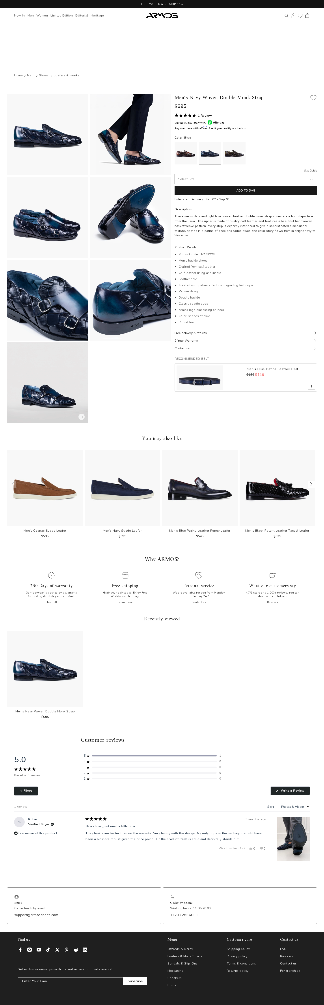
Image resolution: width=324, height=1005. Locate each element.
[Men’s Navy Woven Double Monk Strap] (210, 153)
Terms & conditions (241, 963)
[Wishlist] (300, 15)
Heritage (97, 15)
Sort (271, 807)
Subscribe (135, 981)
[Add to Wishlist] (313, 97)
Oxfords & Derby (180, 949)
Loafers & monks (66, 75)
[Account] (293, 15)
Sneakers (175, 978)
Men (31, 15)
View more (181, 235)
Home (18, 75)
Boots (172, 985)
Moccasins (175, 971)
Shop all (51, 602)
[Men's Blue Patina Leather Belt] (211, 377)
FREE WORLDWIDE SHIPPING (162, 4)
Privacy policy (237, 956)
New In (19, 15)
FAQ (283, 949)
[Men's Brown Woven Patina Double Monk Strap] (186, 153)
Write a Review (295, 791)
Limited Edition (61, 15)
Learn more (125, 602)
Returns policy (238, 971)
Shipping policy (238, 949)
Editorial (81, 15)
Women (42, 15)
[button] (307, 15)
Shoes (43, 75)
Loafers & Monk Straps (185, 956)
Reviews (272, 602)
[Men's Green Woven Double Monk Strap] (234, 153)
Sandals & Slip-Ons (183, 963)
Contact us (199, 602)
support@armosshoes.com (36, 915)
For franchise (290, 971)
